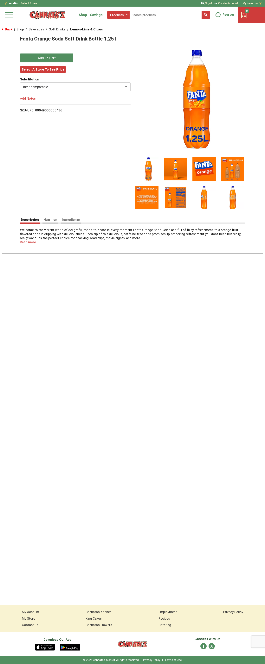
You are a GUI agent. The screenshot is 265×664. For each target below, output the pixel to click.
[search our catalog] (206, 15)
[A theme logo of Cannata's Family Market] (47, 15)
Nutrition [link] (50, 220)
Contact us (30, 625)
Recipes (164, 618)
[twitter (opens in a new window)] (212, 647)
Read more (28, 242)
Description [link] (30, 220)
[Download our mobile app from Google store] (70, 647)
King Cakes (94, 618)
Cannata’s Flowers (99, 625)
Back (8, 29)
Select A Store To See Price (43, 69)
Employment (167, 612)
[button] (146, 169)
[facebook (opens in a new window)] (203, 647)
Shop (83, 15)
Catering (164, 625)
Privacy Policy (233, 612)
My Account (30, 612)
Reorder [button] (228, 14)
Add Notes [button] (28, 98)
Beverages (36, 29)
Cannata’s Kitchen (99, 612)
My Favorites (251, 3)
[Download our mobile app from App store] (45, 647)
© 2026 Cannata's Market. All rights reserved (111, 659)
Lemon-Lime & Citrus (86, 29)
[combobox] (118, 15)
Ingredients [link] (71, 220)
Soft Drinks (57, 29)
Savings (96, 15)
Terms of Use (173, 659)
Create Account (228, 3)
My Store (28, 618)
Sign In (209, 3)
